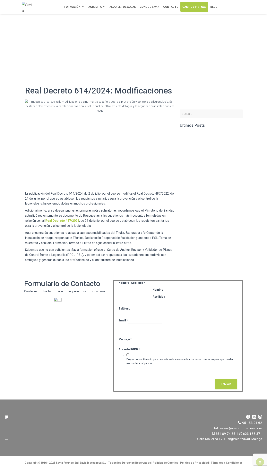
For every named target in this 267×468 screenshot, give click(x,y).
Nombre (158, 289)
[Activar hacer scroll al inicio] (260, 462)
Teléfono (124, 308)
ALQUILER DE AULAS (122, 6)
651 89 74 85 (225, 434)
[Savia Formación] (27, 7)
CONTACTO (170, 6)
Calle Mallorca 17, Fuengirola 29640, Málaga (229, 439)
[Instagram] (260, 417)
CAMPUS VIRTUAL (194, 6)
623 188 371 (252, 434)
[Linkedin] (254, 417)
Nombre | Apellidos (132, 282)
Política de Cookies (165, 462)
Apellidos (159, 296)
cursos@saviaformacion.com (240, 428)
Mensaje (125, 339)
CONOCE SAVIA (149, 6)
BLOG (214, 6)
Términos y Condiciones (227, 462)
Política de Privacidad (195, 462)
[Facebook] (248, 417)
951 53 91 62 (252, 423)
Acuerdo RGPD (129, 349)
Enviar (226, 384)
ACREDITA (95, 6)
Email (123, 320)
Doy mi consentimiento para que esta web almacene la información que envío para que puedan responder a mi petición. (180, 361)
